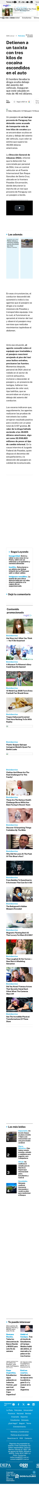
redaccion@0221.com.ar (19, 1457)
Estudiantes (26, 18)
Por (8, 101)
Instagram (13, 1404)
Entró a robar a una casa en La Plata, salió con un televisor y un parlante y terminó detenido (19, 560)
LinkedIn (33, 1404)
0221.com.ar (10, 36)
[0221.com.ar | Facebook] (19, 2)
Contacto (28, 1438)
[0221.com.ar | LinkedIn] (31, 2)
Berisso (28, 1414)
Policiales (4, 18)
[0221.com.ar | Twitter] (23, 2)
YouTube (28, 1404)
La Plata (9, 1410)
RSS (21, 1438)
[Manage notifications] (34, 1472)
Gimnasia (24, 1420)
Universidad (15, 18)
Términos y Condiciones (19, 1432)
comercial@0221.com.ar (19, 1459)
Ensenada (15, 1417)
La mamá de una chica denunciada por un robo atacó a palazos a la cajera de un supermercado (19, 581)
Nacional (20, 1414)
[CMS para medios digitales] (25, 1476)
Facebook (18, 1404)
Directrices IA (12, 1438)
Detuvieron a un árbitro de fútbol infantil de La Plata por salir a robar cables (19, 570)
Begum (22, 1423)
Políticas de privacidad (19, 1435)
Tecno (28, 1423)
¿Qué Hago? (12, 1423)
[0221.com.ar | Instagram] (15, 2)
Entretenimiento (19, 1427)
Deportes (24, 1417)
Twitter (23, 1404)
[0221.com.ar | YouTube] (27, 2)
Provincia (11, 1414)
